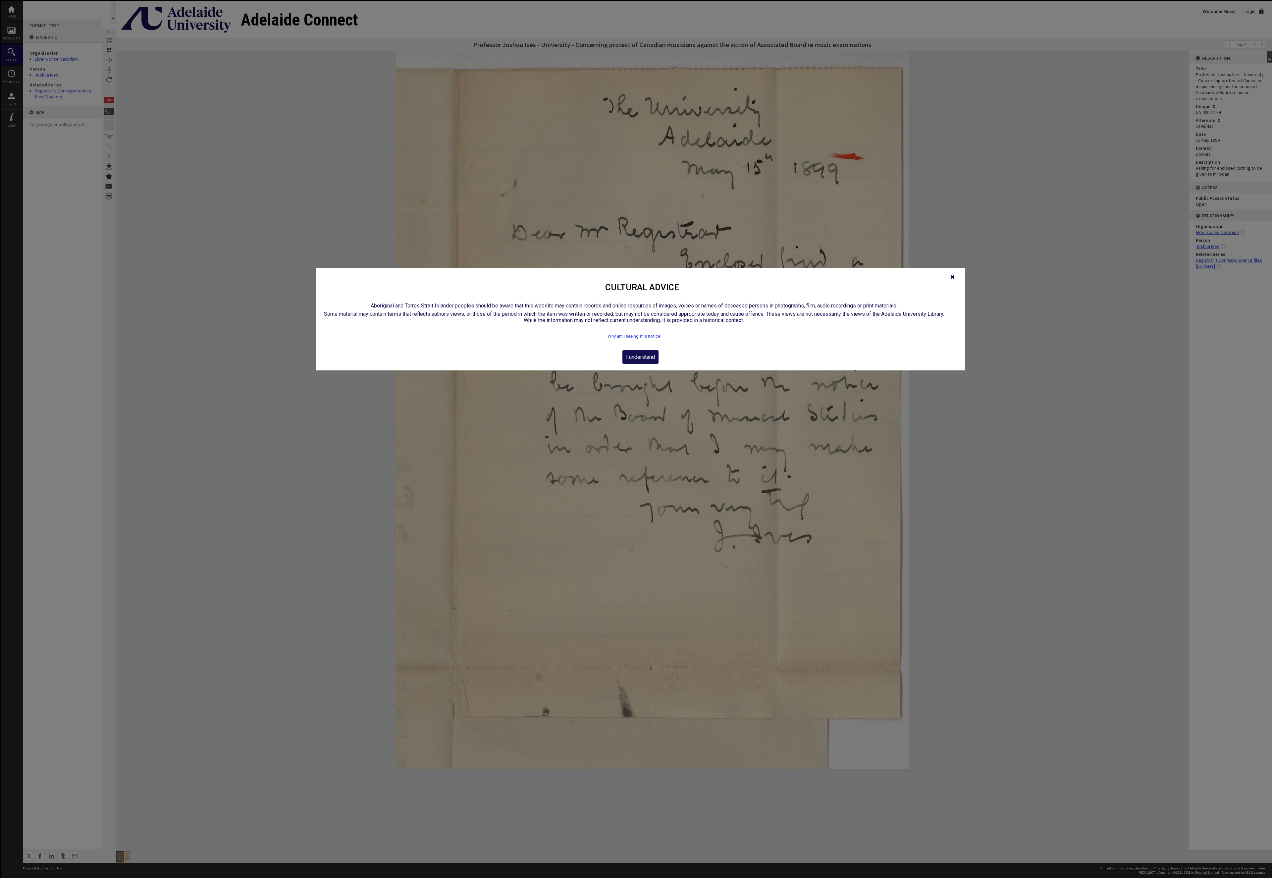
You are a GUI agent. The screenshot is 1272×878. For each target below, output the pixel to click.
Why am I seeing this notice (634, 336)
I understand (640, 357)
